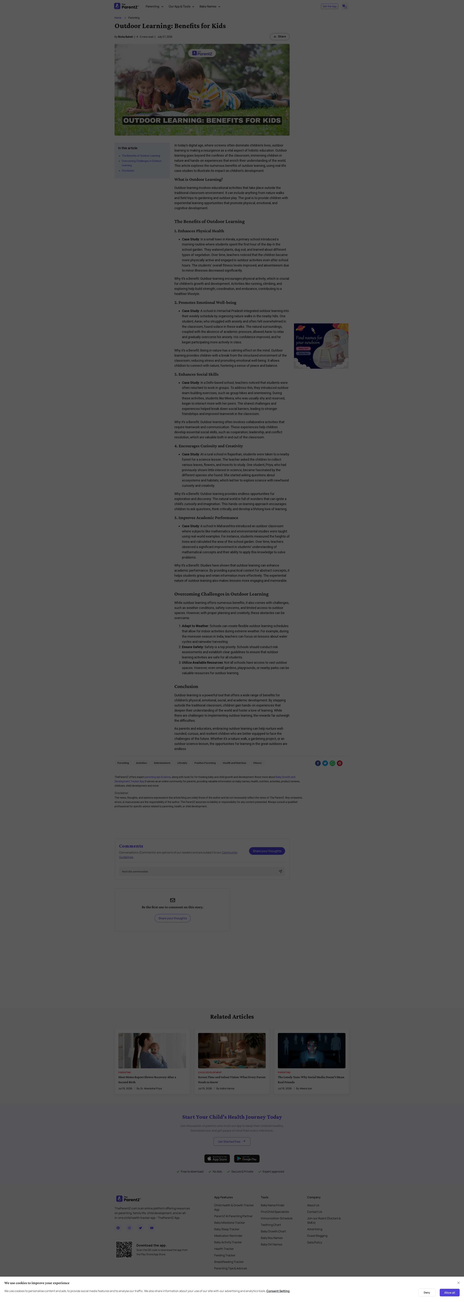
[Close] (330, 610)
